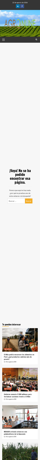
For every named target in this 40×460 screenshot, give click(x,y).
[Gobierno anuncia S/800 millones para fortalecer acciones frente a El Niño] (20, 379)
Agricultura (8, 349)
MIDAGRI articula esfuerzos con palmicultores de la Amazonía (15, 432)
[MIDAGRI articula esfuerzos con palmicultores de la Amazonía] (20, 417)
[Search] (36, 39)
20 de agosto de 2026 (11, 362)
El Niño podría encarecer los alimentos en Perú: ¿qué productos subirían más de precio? (19, 356)
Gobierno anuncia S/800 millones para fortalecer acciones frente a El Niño (18, 395)
